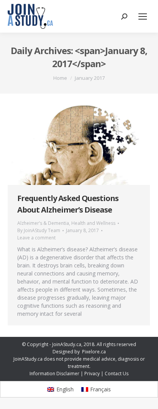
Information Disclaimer (54, 373)
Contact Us (116, 373)
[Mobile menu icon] (142, 16)
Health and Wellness (93, 223)
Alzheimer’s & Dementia (43, 223)
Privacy (92, 373)
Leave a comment (36, 237)
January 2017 (90, 77)
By (38, 230)
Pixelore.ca (94, 351)
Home (60, 77)
